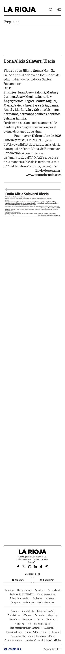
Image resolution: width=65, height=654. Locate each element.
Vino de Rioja (28, 611)
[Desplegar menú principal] (59, 10)
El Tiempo (54, 632)
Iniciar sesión (50, 10)
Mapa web (50, 598)
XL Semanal (49, 628)
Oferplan (27, 615)
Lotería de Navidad (34, 640)
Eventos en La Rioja (45, 636)
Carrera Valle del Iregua (35, 632)
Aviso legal (40, 590)
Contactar (9, 590)
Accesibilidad (54, 590)
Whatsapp (19, 623)
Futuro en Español (45, 611)
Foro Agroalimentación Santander (25, 628)
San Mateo (14, 619)
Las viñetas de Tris (42, 623)
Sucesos (14, 611)
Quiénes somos (24, 590)
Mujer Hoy (52, 615)
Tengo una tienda (14, 632)
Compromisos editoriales (22, 602)
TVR (29, 623)
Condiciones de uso (46, 594)
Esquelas (12, 22)
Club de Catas (14, 615)
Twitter (40, 619)
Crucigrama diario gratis (22, 636)
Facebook (51, 619)
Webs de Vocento (51, 649)
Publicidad (37, 598)
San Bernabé (28, 619)
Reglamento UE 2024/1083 (22, 594)
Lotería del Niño (53, 640)
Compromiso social (13, 640)
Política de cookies (45, 602)
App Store (19, 580)
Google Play (48, 580)
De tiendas (40, 615)
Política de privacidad (19, 598)
